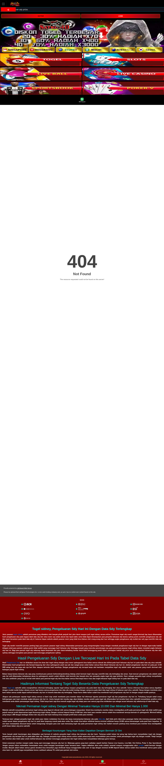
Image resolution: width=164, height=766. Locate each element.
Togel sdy (11, 688)
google (141, 745)
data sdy (102, 719)
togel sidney (18, 634)
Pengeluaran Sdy (13, 663)
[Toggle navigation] (3, 4)
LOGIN (120, 16)
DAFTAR (41, 16)
